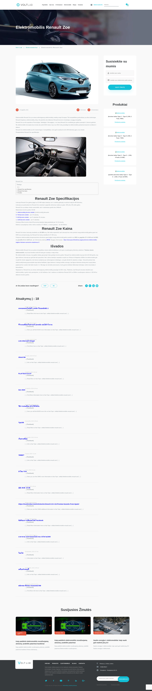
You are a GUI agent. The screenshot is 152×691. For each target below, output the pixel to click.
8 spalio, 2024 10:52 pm (31, 307)
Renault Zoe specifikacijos (24, 189)
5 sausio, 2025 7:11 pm (30, 453)
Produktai (55, 663)
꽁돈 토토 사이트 (24, 488)
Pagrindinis (45, 4)
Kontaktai (80, 4)
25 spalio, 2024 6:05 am (31, 355)
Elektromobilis (67, 4)
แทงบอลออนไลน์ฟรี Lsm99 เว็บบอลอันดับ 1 (33, 308)
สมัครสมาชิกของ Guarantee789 (29, 586)
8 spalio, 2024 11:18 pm (30, 323)
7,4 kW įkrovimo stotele (22, 217)
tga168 (21, 422)
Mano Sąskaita (98, 4)
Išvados (20, 192)
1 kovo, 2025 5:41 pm (30, 470)
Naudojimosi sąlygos (102, 684)
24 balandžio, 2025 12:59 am (32, 568)
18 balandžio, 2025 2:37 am (31, 551)
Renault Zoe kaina (22, 191)
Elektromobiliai (32, 47)
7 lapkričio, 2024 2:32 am (31, 372)
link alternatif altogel (26, 341)
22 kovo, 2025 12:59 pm (31, 502)
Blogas (74, 4)
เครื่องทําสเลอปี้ (23, 569)
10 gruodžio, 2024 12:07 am (31, 404)
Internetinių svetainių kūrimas (70, 685)
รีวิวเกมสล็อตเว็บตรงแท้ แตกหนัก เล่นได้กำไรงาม (35, 325)
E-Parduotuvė (59, 4)
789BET (21, 455)
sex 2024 (21, 390)
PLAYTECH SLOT (24, 373)
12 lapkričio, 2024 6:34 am (31, 388)
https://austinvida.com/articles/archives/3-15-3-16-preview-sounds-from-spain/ (48, 504)
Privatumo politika (115, 684)
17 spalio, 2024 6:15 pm (31, 339)
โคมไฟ (20, 553)
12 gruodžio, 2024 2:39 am (31, 421)
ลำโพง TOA (22, 471)
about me (22, 357)
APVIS (48, 240)
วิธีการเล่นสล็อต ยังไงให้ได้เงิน (28, 406)
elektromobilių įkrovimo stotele (26, 212)
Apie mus (51, 4)
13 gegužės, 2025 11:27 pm (31, 584)
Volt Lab (19, 47)
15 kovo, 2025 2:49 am (30, 486)
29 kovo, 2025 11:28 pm (30, 519)
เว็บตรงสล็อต (22, 439)
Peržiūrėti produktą (120, 122)
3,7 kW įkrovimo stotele (22, 214)
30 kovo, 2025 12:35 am (31, 535)
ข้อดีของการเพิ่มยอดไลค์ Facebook (30, 520)
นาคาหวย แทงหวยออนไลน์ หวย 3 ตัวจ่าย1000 (34, 537)
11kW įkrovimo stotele (23, 219)
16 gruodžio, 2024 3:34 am (31, 437)
